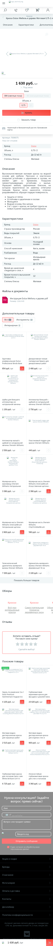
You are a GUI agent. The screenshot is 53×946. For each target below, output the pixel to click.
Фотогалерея (8, 883)
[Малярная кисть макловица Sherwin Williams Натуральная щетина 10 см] (13, 468)
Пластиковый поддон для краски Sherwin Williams (39, 441)
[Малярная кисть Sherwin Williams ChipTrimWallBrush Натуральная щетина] (40, 509)
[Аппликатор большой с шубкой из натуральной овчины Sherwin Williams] (40, 386)
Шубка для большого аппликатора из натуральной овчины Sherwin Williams (11, 403)
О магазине (7, 875)
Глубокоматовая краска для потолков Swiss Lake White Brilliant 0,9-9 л (12, 776)
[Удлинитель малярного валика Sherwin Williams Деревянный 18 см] (40, 550)
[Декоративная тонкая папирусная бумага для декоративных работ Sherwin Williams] (40, 345)
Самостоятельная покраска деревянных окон (34, 610)
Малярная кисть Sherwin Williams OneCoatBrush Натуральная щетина (12, 524)
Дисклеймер (8, 907)
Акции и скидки (9, 859)
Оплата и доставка (11, 891)
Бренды (6, 867)
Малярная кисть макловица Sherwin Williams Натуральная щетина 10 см (11, 485)
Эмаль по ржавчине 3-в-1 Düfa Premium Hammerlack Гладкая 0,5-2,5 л (13, 695)
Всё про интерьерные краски (12, 610)
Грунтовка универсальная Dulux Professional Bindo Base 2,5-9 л (12, 362)
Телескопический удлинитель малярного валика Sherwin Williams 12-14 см (12, 566)
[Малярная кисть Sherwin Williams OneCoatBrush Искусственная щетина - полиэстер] (40, 468)
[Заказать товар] (48, 368)
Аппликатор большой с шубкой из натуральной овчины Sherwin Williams (39, 401)
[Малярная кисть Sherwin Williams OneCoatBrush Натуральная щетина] (13, 509)
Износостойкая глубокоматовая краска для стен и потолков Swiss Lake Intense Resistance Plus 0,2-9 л (38, 778)
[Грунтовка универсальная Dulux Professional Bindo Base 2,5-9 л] (13, 345)
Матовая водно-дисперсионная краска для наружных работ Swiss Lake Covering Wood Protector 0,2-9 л (13, 738)
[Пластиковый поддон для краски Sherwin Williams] (40, 427)
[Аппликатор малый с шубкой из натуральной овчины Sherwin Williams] (13, 427)
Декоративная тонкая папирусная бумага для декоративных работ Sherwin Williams (39, 362)
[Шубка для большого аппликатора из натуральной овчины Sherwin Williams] (13, 386)
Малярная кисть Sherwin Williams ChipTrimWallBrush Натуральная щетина (39, 526)
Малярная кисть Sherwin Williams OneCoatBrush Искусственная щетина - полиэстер (39, 485)
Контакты (6, 899)
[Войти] (47, 10)
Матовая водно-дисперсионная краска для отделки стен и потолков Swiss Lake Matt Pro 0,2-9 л (39, 738)
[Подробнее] (22, 368)
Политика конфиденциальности (17, 915)
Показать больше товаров (26, 580)
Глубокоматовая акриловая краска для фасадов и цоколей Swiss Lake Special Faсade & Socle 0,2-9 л (39, 697)
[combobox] (6, 815)
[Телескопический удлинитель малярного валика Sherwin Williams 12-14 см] (13, 550)
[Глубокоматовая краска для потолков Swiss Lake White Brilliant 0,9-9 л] (13, 760)
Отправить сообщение (26, 841)
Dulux (33, 146)
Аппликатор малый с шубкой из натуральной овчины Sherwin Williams (13, 442)
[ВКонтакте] (27, 934)
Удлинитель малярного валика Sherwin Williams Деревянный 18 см (39, 565)
